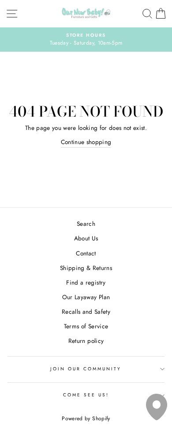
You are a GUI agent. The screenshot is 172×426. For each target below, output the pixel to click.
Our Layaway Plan (86, 297)
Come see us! (86, 395)
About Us (86, 238)
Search (86, 223)
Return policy (86, 340)
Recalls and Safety (86, 311)
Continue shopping (86, 141)
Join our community (85, 368)
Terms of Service (86, 326)
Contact (86, 253)
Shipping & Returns (86, 267)
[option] (86, 40)
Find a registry (85, 282)
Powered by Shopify (86, 418)
